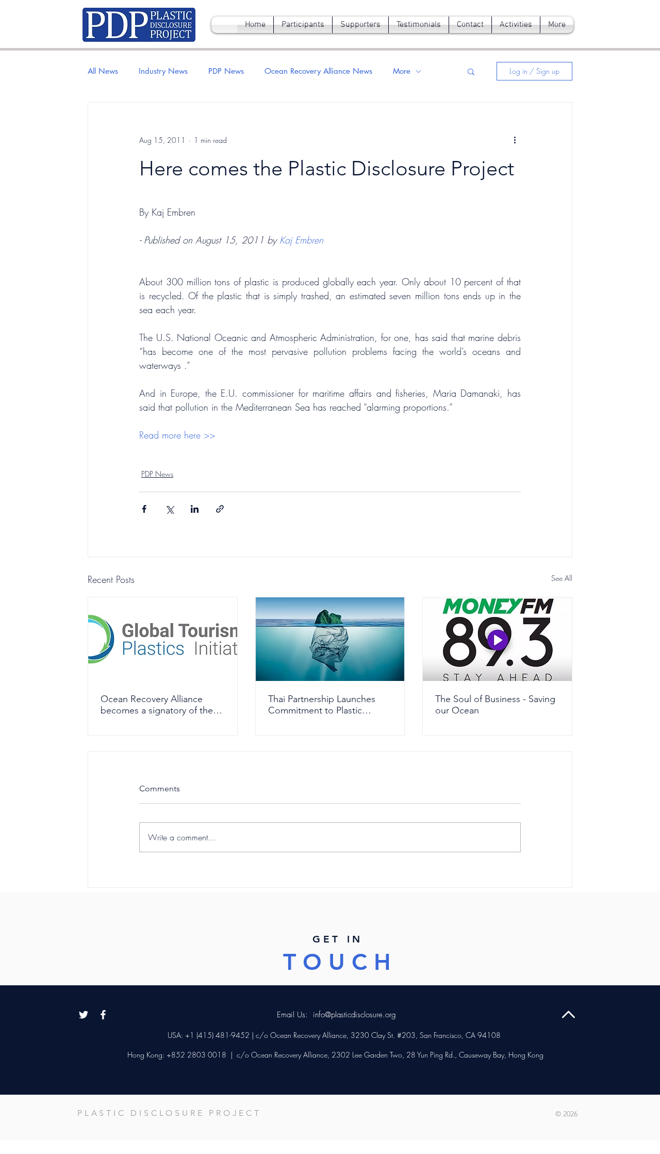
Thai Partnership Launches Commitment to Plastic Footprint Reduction (321, 704)
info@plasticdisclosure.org (354, 1015)
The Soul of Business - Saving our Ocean (495, 704)
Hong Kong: (145, 1055)
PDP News (226, 71)
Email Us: (293, 1015)
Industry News (163, 71)
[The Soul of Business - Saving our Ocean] (497, 639)
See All (561, 578)
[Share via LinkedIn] (195, 509)
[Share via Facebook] (144, 509)
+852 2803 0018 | (198, 1055)
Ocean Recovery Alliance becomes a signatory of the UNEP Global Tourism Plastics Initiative (161, 704)
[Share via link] (220, 509)
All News (103, 71)
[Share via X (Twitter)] (169, 509)
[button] (471, 71)
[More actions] (514, 140)
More (401, 71)
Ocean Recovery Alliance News (318, 71)
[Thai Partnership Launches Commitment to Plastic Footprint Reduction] (330, 639)
